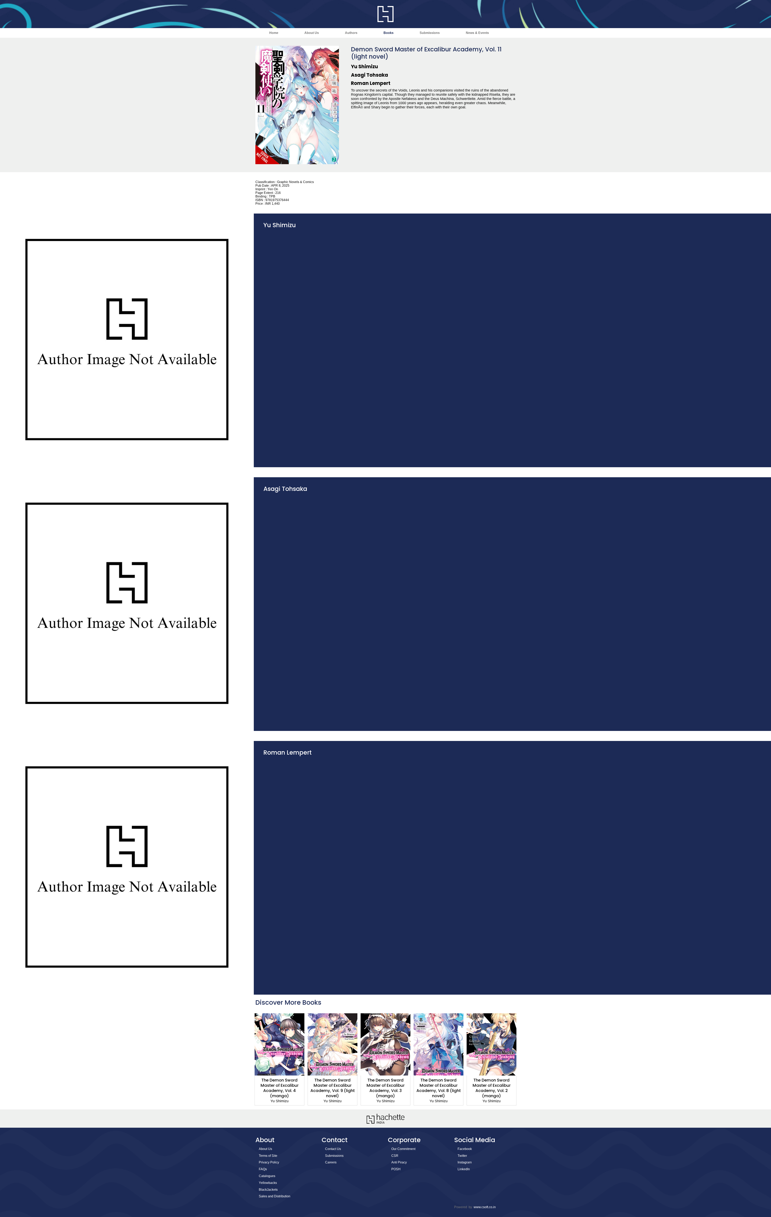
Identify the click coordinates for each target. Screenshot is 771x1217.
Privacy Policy (269, 1162)
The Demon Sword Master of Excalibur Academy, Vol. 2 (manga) (439, 1088)
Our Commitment (403, 1149)
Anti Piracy (399, 1162)
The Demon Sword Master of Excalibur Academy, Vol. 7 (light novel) (491, 1088)
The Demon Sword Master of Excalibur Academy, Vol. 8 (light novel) (385, 1088)
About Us (311, 33)
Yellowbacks (268, 1182)
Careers (331, 1162)
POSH (396, 1169)
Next (523, 1059)
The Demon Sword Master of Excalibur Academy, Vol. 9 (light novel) (279, 1088)
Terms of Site (268, 1155)
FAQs (263, 1169)
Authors (351, 33)
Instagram (465, 1162)
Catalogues (267, 1176)
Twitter (462, 1155)
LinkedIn (464, 1169)
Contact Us (333, 1149)
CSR (394, 1155)
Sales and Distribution (274, 1196)
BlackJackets (268, 1189)
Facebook (465, 1149)
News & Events (477, 33)
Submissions (430, 33)
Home (273, 33)
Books (388, 33)
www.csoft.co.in (485, 1207)
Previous (248, 1059)
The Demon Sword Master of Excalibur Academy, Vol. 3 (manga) (333, 1088)
